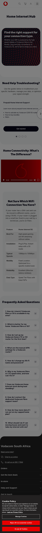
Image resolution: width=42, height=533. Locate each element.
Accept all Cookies (21, 529)
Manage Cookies (21, 516)
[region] (21, 514)
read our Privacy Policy (15, 512)
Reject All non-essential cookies (21, 523)
